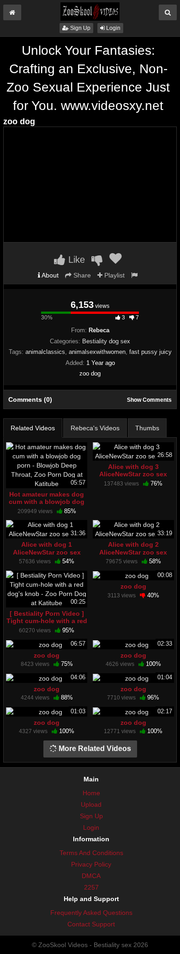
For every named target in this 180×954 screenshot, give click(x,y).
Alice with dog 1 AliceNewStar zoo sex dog (47, 552)
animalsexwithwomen (97, 351)
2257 (91, 887)
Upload (91, 804)
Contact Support (91, 924)
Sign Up (79, 28)
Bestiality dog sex (106, 341)
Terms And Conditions (91, 852)
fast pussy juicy (150, 351)
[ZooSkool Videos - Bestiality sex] (90, 11)
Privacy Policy (91, 864)
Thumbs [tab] (147, 428)
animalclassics (45, 351)
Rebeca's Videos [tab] (95, 428)
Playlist (113, 275)
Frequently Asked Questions (91, 912)
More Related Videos (94, 748)
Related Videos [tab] (33, 428)
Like (75, 259)
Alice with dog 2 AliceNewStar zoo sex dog (133, 552)
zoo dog (133, 586)
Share (81, 275)
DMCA (91, 875)
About (49, 275)
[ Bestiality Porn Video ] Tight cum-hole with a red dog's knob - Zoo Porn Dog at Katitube (46, 625)
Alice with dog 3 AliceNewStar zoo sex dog (133, 474)
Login (112, 28)
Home (91, 793)
